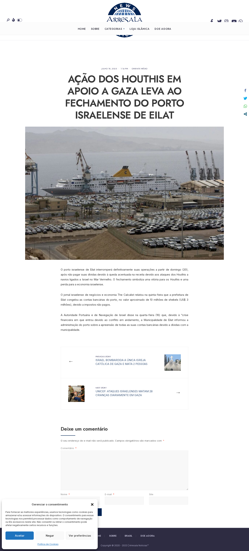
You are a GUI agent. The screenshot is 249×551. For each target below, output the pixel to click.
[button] (92, 504)
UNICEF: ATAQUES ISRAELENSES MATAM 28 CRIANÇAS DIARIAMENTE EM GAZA (124, 391)
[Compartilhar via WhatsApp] (245, 106)
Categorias (113, 29)
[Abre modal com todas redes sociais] (245, 114)
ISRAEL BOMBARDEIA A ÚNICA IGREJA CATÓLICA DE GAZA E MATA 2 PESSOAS (121, 360)
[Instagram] (225, 20)
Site (151, 494)
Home (82, 29)
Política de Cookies (48, 544)
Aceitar (19, 535)
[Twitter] (218, 20)
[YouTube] (233, 20)
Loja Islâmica (139, 29)
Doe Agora (163, 29)
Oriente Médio (139, 68)
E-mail (109, 494)
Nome (65, 494)
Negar (50, 535)
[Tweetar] (245, 98)
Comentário (69, 448)
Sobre (95, 29)
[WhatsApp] (240, 20)
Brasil (128, 535)
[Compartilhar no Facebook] (245, 90)
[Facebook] (211, 20)
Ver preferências (80, 535)
